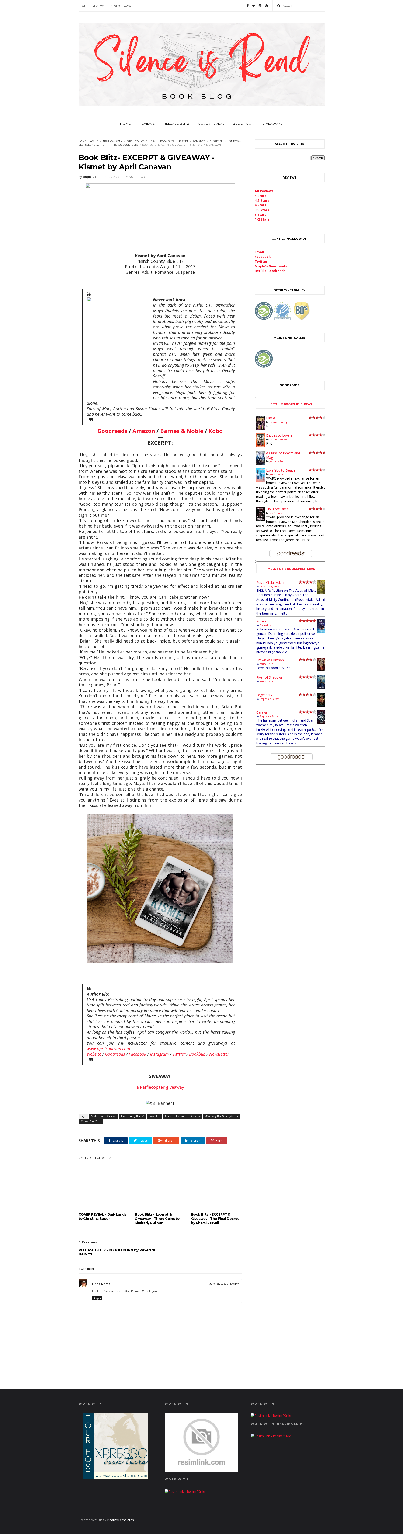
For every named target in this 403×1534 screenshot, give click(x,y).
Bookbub (197, 1054)
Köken (261, 621)
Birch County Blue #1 (141, 141)
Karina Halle (266, 664)
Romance (199, 141)
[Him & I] (260, 428)
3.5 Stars (262, 210)
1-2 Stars (262, 219)
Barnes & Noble (181, 431)
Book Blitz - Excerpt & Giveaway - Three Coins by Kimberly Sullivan (157, 1218)
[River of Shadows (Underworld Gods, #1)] (321, 687)
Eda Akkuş (265, 625)
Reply (97, 1298)
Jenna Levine (276, 474)
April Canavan (112, 141)
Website (94, 1054)
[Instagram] (260, 6)
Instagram (159, 1054)
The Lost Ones (277, 509)
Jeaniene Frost (277, 461)
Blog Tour (243, 123)
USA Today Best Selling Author (221, 1116)
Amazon (143, 431)
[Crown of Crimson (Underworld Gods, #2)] (321, 670)
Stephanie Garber (269, 699)
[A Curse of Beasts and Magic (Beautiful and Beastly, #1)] (260, 463)
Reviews (98, 6)
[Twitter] (253, 6)
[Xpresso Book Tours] (115, 1477)
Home (83, 6)
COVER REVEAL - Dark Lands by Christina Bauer (102, 1216)
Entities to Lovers (279, 435)
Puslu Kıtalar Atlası (270, 582)
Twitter (179, 1054)
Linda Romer (102, 1284)
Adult (94, 141)
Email (259, 252)
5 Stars (260, 195)
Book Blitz (167, 141)
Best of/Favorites (123, 6)
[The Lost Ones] (260, 519)
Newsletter (219, 1054)
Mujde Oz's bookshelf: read (291, 568)
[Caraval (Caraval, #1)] (321, 723)
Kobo (215, 431)
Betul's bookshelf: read (291, 404)
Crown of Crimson (270, 660)
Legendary (264, 695)
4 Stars (260, 205)
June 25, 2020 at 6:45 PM (224, 1283)
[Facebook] (248, 6)
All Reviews (264, 191)
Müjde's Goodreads (271, 266)
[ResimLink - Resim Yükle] (201, 1471)
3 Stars (260, 214)
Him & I (272, 418)
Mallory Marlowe (278, 439)
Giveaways (272, 123)
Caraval (262, 712)
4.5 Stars (262, 200)
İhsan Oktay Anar (269, 586)
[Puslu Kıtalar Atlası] (321, 593)
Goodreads (112, 431)
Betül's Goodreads (270, 271)
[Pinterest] (266, 6)
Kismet (183, 141)
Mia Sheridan (276, 513)
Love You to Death (280, 470)
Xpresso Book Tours (124, 144)
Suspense (216, 141)
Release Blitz (176, 123)
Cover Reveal (211, 123)
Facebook (137, 1054)
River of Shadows (269, 677)
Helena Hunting (278, 422)
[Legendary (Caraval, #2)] (321, 705)
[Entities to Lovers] (260, 446)
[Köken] (321, 632)
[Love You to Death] (260, 481)
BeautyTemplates (120, 1520)
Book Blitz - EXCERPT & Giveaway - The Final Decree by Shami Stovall (215, 1218)
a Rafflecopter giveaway (160, 1087)
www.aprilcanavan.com (108, 1048)
